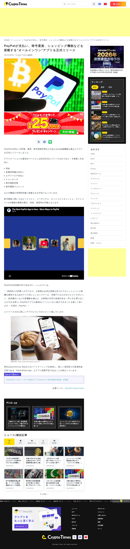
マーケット (95, 208)
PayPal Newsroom (74, 388)
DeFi (93, 159)
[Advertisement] (65, 22)
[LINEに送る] (50, 141)
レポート (94, 218)
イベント (94, 183)
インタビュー (96, 188)
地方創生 (94, 233)
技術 (92, 238)
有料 (110, 87)
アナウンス (95, 179)
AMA (93, 154)
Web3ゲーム (96, 174)
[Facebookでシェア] (44, 141)
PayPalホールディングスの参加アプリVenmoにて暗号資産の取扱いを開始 (37, 380)
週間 (102, 87)
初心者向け (95, 223)
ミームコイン (96, 213)
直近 (95, 87)
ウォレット (95, 193)
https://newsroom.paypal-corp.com (29, 361)
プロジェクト (96, 203)
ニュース (17, 40)
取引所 (93, 228)
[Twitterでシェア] (38, 141)
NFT (92, 164)
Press (93, 169)
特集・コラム (96, 243)
